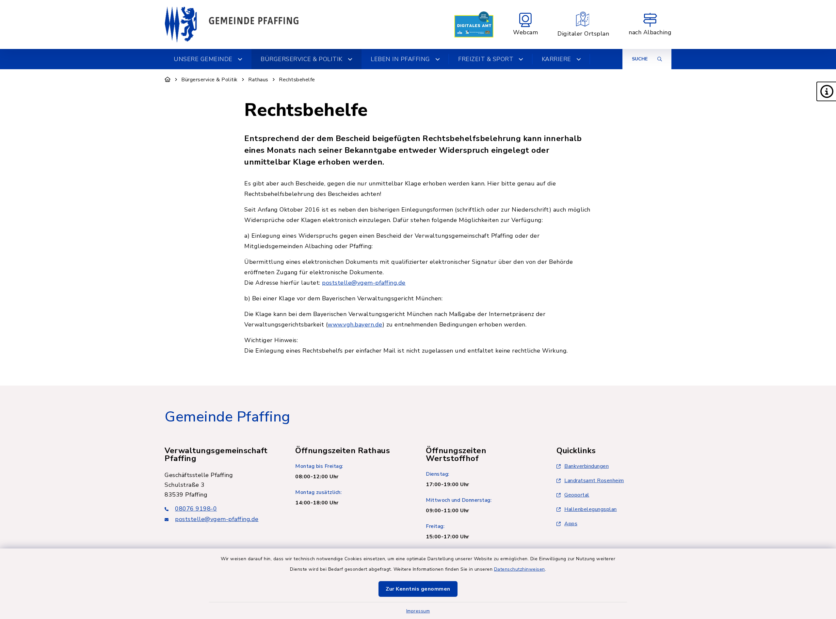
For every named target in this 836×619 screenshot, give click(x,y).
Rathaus (258, 79)
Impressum (418, 611)
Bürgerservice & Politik (209, 79)
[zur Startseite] (231, 24)
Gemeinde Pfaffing (227, 417)
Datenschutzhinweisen (519, 569)
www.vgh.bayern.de (355, 324)
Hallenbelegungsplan (590, 509)
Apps (570, 523)
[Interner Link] (473, 24)
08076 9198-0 (196, 509)
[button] (826, 91)
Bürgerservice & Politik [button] (302, 59)
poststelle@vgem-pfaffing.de (364, 283)
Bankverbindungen (586, 466)
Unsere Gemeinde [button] (203, 59)
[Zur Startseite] (168, 80)
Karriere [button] (556, 59)
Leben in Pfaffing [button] (400, 59)
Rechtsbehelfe (297, 79)
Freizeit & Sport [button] (485, 59)
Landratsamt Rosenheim (594, 480)
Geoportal (576, 495)
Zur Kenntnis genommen (418, 589)
